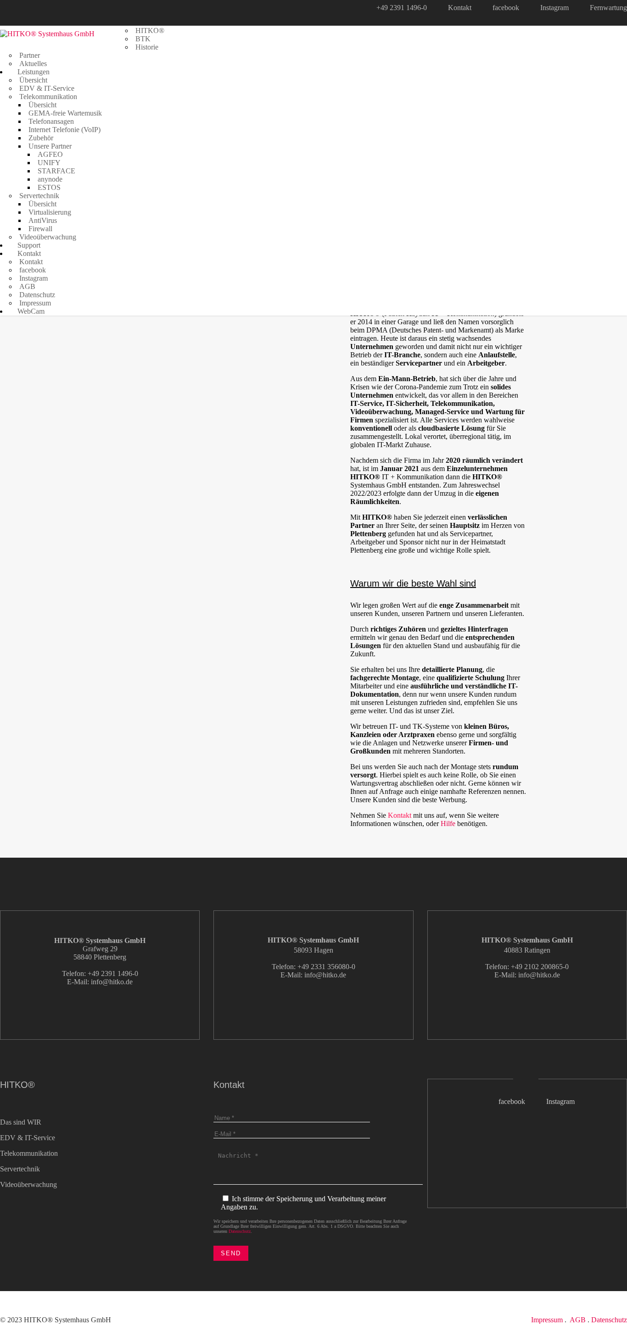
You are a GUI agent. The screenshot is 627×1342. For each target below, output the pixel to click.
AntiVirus (42, 220)
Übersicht (33, 80)
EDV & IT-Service (46, 88)
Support (28, 245)
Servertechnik (39, 196)
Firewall (40, 229)
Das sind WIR (20, 1122)
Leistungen (33, 72)
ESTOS (49, 187)
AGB (27, 286)
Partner (29, 55)
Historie (146, 47)
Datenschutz (37, 295)
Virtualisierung (49, 212)
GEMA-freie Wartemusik (65, 113)
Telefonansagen (51, 121)
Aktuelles (33, 63)
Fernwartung (608, 7)
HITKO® (149, 30)
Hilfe (448, 823)
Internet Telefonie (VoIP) (64, 129)
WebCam (30, 311)
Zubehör (40, 138)
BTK (143, 39)
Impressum (35, 303)
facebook (506, 7)
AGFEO (50, 154)
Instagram (554, 7)
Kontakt (459, 7)
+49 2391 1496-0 (401, 7)
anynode (50, 179)
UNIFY (49, 162)
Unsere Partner (50, 146)
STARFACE (56, 171)
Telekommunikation (48, 96)
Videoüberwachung (47, 237)
